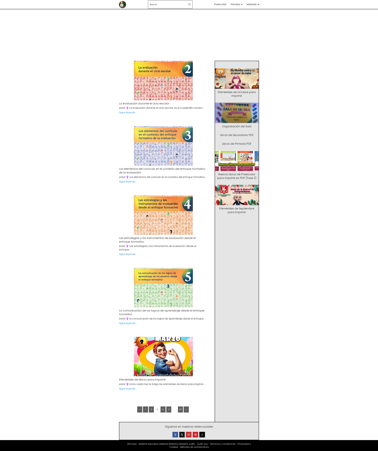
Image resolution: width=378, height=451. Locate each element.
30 (180, 409)
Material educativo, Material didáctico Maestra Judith (167, 443)
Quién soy (202, 443)
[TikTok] (202, 434)
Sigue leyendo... (128, 112)
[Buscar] (189, 4)
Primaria (235, 4)
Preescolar (220, 4)
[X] (182, 434)
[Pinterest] (195, 434)
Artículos (132, 443)
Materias (252, 4)
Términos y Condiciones (223, 443)
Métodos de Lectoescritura (194, 447)
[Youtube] (189, 434)
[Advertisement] (189, 35)
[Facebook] (175, 434)
